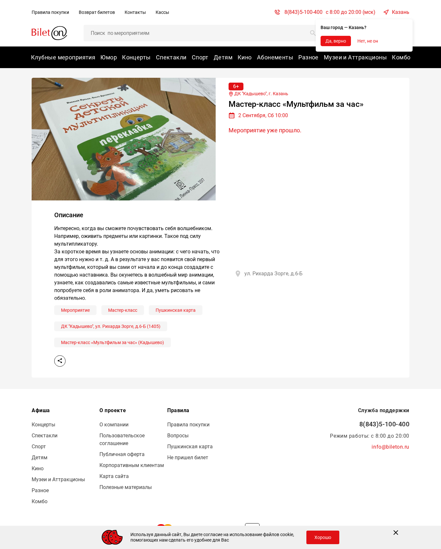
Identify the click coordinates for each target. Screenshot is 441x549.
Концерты (136, 57)
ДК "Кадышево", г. (260, 93)
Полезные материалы (125, 487)
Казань (400, 12)
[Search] (313, 33)
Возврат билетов (97, 12)
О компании (113, 425)
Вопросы (178, 435)
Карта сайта (114, 476)
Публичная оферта (122, 454)
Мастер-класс (122, 310)
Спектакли (171, 57)
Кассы (162, 12)
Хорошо (322, 537)
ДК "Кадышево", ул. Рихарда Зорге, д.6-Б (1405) (110, 326)
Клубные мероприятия (63, 57)
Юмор (108, 57)
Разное (308, 57)
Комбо (401, 57)
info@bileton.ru (390, 447)
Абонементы (275, 57)
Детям (223, 57)
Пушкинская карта (176, 310)
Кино (245, 57)
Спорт (200, 57)
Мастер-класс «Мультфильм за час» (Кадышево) (112, 342)
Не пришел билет (187, 457)
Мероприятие (75, 310)
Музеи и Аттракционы (355, 57)
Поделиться (60, 361)
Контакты (135, 12)
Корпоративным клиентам (131, 465)
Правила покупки (50, 12)
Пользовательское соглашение (122, 439)
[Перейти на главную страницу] (49, 33)
